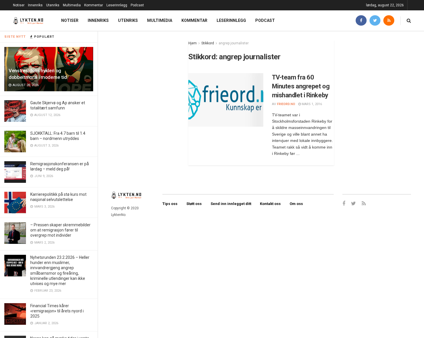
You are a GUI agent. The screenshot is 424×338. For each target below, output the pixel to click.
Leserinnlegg (116, 5)
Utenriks (52, 5)
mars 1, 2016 (311, 104)
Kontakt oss (270, 204)
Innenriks (35, 5)
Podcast (137, 5)
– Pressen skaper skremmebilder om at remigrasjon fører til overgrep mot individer (60, 230)
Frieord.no (286, 104)
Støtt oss (194, 204)
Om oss (296, 204)
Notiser (19, 5)
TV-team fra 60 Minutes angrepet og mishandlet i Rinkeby (301, 86)
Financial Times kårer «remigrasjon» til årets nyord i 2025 (57, 310)
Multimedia (72, 5)
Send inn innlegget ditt (231, 204)
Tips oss (169, 204)
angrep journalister (234, 43)
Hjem (192, 43)
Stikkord (207, 43)
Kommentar (93, 5)
